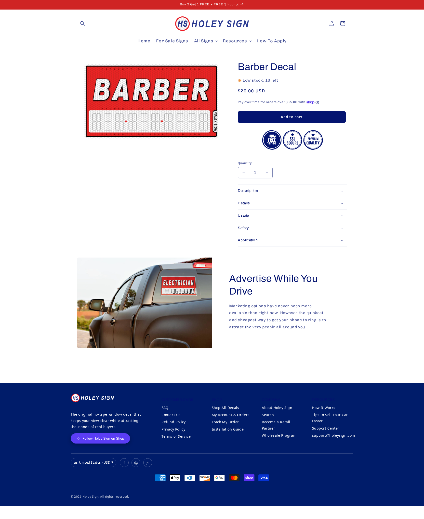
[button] (82, 23)
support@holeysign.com (333, 435)
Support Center (325, 428)
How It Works (323, 407)
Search (268, 414)
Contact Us (171, 414)
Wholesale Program (279, 435)
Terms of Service (176, 436)
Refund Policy (173, 422)
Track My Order (225, 422)
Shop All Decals (225, 407)
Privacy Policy (173, 429)
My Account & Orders (231, 414)
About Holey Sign (277, 407)
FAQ (165, 407)
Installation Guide (228, 429)
